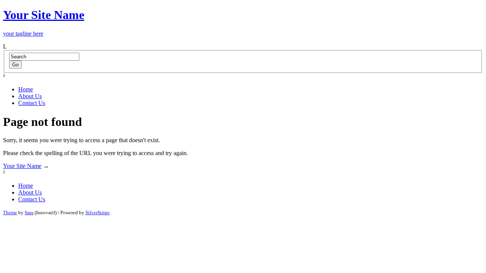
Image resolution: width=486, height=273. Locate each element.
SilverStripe (97, 212)
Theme (10, 212)
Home (25, 89)
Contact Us (31, 103)
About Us (30, 96)
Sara (29, 212)
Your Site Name (22, 166)
